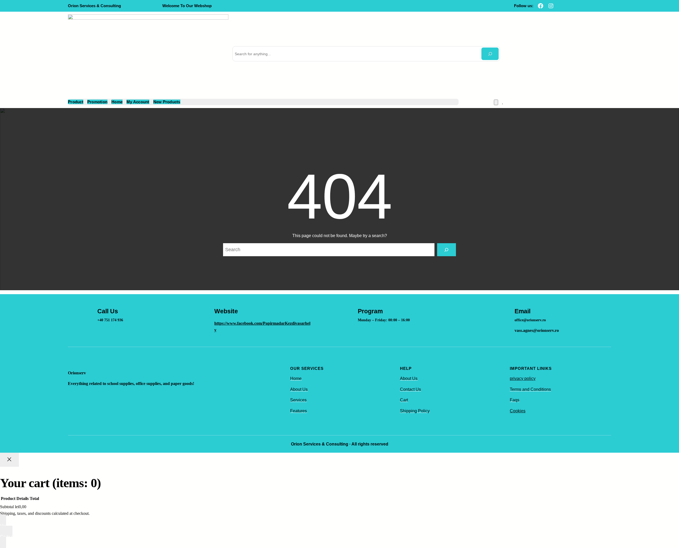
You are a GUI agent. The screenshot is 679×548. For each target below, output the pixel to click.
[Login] (509, 102)
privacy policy (523, 378)
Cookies (517, 411)
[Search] (490, 54)
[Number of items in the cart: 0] (496, 102)
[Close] (9, 459)
